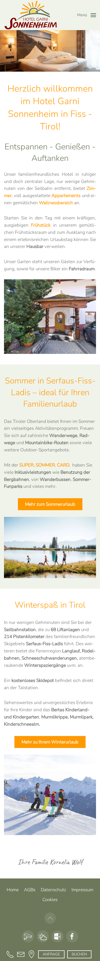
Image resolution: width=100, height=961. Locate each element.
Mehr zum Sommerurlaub (50, 504)
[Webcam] (28, 936)
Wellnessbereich (56, 203)
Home (13, 890)
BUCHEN (79, 954)
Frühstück (40, 225)
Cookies (50, 900)
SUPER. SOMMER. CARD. (44, 465)
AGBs (29, 890)
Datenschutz (53, 890)
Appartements (66, 196)
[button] (86, 15)
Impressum (82, 890)
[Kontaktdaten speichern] (57, 936)
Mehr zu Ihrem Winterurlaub (50, 742)
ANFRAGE (51, 954)
